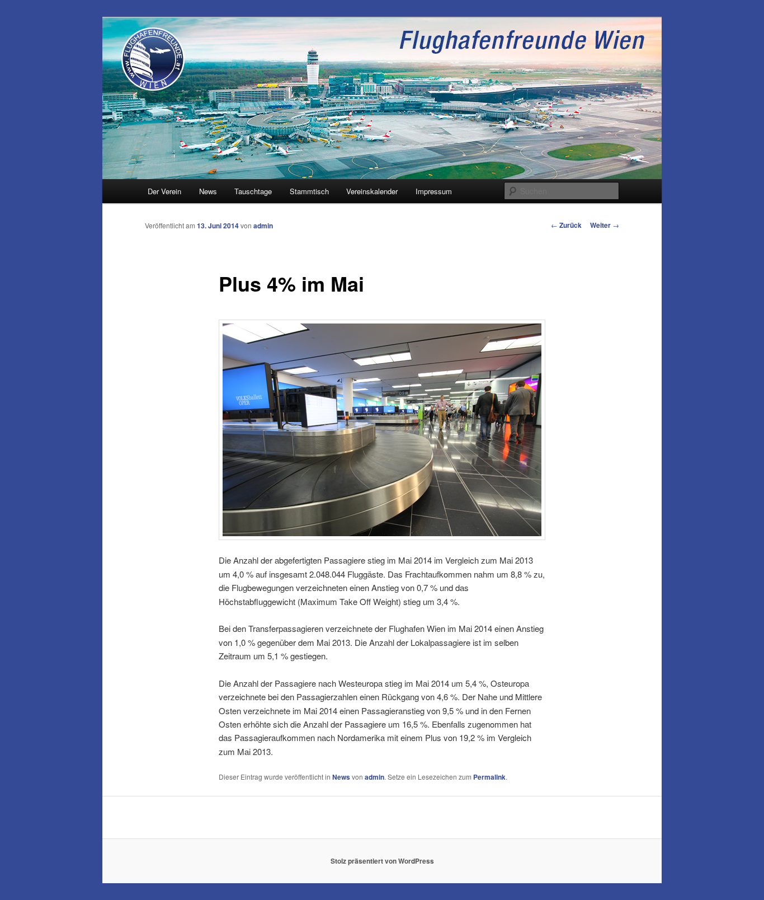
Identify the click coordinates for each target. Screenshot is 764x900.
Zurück (566, 225)
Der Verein (164, 191)
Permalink (489, 777)
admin (263, 226)
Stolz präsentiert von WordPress (382, 861)
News (208, 191)
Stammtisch (309, 191)
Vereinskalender (372, 191)
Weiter (604, 225)
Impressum (434, 191)
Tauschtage (253, 191)
